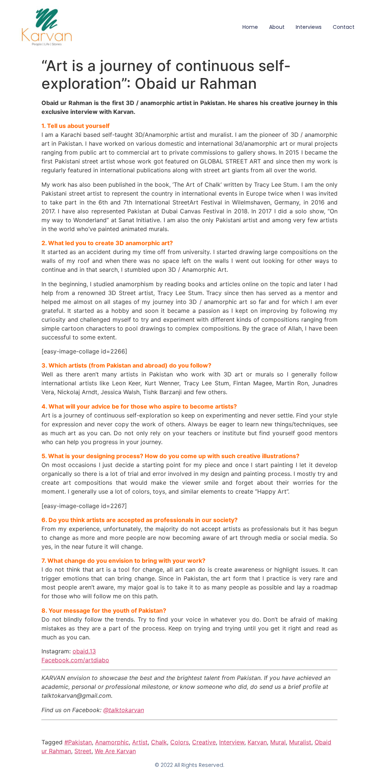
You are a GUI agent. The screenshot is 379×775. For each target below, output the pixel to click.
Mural (278, 742)
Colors (179, 742)
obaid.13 (84, 651)
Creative (204, 742)
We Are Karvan (115, 751)
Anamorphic (112, 742)
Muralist (300, 742)
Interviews (309, 27)
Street (82, 751)
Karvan (257, 742)
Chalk (159, 742)
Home (250, 27)
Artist (140, 742)
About (277, 27)
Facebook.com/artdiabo (75, 660)
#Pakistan (78, 742)
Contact (344, 27)
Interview (231, 742)
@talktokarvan (123, 710)
